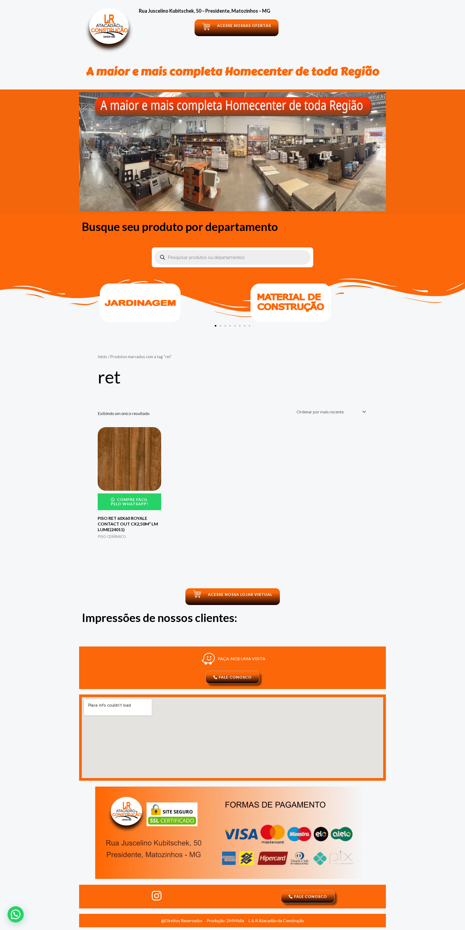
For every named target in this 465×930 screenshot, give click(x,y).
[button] (215, 326)
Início (102, 356)
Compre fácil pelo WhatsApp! (129, 501)
